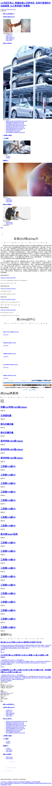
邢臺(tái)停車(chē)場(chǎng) (14, 407)
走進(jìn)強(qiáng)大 (9, 16)
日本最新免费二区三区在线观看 (20, 783)
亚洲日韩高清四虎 (43, 783)
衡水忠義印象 (7, 424)
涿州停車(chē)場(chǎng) (12, 441)
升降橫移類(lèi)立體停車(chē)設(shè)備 (15, 124)
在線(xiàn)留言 (9, 223)
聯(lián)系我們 (7, 204)
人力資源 (5, 138)
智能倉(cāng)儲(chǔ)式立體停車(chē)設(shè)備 (16, 121)
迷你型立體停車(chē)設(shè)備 (13, 131)
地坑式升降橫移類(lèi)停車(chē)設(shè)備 (15, 128)
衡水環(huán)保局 (9, 534)
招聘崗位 (8, 157)
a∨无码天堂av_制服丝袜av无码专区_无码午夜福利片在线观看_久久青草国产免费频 (20, 781)
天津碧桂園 (6, 415)
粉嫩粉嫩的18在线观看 (33, 783)
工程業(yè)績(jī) (7, 135)
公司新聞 (8, 198)
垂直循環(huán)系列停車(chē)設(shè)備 (15, 126)
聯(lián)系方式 (9, 222)
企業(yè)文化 (9, 36)
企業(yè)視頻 (9, 40)
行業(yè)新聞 (9, 200)
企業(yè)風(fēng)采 (10, 37)
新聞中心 (5, 160)
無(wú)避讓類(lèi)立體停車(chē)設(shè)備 (15, 132)
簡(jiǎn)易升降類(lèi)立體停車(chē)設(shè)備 (16, 125)
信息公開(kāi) (9, 201)
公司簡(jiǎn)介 (9, 34)
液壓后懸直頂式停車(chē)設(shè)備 (14, 129)
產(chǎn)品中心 (7, 43)
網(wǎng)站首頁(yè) (8, 13)
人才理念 (8, 156)
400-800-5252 (4, 693)
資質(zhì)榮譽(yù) (10, 39)
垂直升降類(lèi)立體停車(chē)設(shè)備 (15, 122)
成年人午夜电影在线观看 (6, 783)
